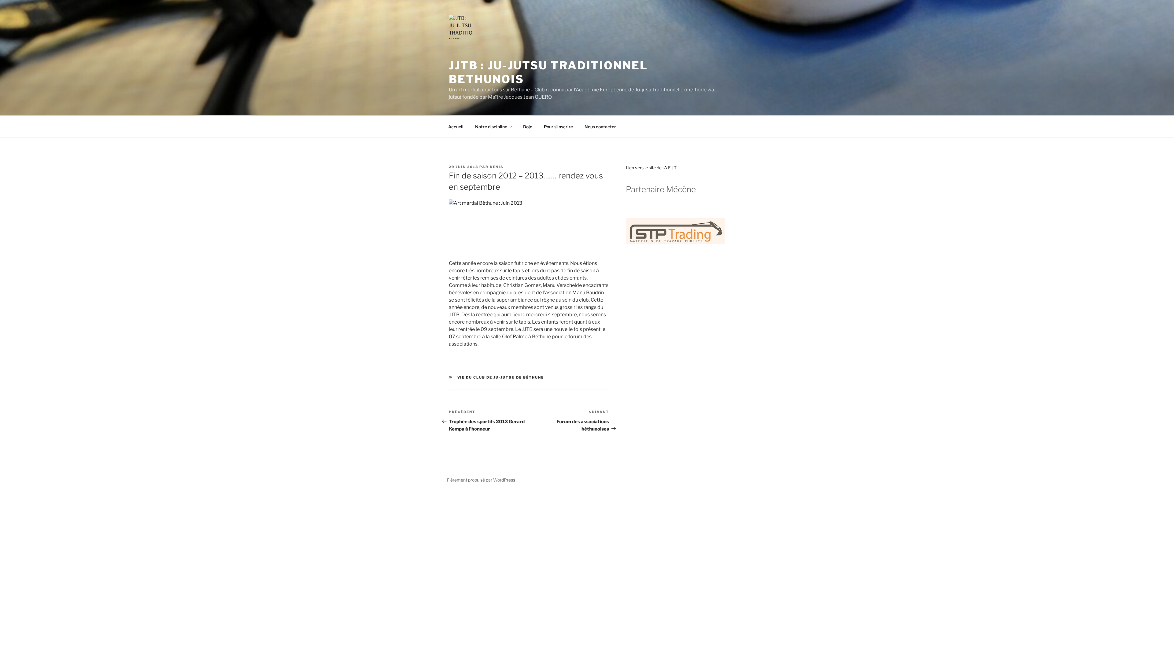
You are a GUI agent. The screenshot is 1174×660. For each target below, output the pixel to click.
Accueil (455, 126)
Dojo (527, 126)
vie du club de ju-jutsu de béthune (500, 377)
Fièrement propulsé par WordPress (481, 479)
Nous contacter (600, 126)
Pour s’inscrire (558, 126)
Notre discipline (491, 126)
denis (497, 167)
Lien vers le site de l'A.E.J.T (651, 167)
